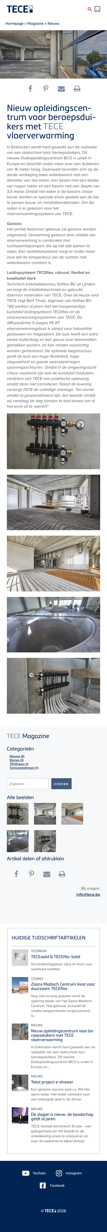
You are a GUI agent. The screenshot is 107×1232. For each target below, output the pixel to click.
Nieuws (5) (17, 756)
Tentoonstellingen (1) (24, 768)
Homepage (14, 23)
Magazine (35, 23)
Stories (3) (17, 760)
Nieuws (53, 23)
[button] (32, 89)
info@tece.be (88, 894)
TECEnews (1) (19, 764)
